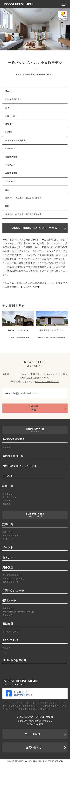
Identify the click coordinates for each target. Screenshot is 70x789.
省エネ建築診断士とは (12, 575)
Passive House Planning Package (18, 612)
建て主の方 (35, 431)
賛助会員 (7, 623)
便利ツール (9, 600)
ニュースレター (34, 734)
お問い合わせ (34, 747)
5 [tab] (37, 48)
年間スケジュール (13, 590)
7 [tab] (46, 48)
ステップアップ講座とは (13, 578)
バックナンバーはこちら (47, 381)
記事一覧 (7, 486)
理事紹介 (6, 648)
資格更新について (10, 582)
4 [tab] (32, 48)
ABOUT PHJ (10, 640)
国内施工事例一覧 (13, 456)
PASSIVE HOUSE (13, 439)
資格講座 (6, 504)
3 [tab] (28, 48)
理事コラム (7, 494)
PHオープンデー (9, 539)
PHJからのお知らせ (14, 660)
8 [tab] (51, 48)
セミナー (6, 500)
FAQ (4, 652)
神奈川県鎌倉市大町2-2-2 (40, 721)
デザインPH (7, 615)
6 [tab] (41, 48)
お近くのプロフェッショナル (19, 466)
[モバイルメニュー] (63, 4)
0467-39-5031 (36, 724)
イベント (7, 476)
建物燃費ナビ (8, 608)
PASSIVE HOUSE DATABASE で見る (34, 228)
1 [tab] (19, 48)
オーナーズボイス (10, 497)
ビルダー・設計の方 (35, 516)
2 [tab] (23, 48)
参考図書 (6, 447)
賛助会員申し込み (10, 631)
